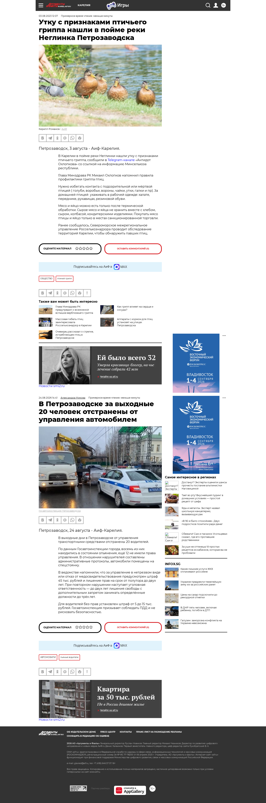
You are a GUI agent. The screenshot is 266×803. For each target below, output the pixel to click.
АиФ (64, 129)
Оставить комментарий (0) (133, 248)
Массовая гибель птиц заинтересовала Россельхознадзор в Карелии (73, 322)
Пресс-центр (107, 732)
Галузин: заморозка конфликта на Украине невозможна (201, 622)
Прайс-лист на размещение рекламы (159, 732)
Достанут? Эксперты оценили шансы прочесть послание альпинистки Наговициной (204, 485)
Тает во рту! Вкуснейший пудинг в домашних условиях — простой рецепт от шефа (202, 498)
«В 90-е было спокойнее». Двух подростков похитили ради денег (202, 522)
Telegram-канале (121, 160)
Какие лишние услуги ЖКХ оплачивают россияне (197, 570)
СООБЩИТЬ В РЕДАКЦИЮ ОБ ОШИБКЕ (88, 736)
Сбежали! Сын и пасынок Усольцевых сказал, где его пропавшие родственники (204, 537)
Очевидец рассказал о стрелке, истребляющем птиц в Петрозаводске (74, 334)
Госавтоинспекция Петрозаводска (60, 510)
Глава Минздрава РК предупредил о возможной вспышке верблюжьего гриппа (74, 309)
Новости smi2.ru (52, 386)
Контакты (126, 732)
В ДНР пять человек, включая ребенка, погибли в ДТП (199, 609)
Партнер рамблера (100, 788)
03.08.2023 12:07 (48, 15)
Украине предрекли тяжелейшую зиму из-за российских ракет (201, 583)
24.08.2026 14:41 (48, 397)
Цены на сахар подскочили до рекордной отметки (199, 596)
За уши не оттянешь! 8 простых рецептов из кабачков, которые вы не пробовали (204, 549)
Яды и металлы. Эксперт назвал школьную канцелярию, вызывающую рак (201, 511)
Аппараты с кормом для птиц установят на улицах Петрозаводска (135, 322)
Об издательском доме (81, 732)
